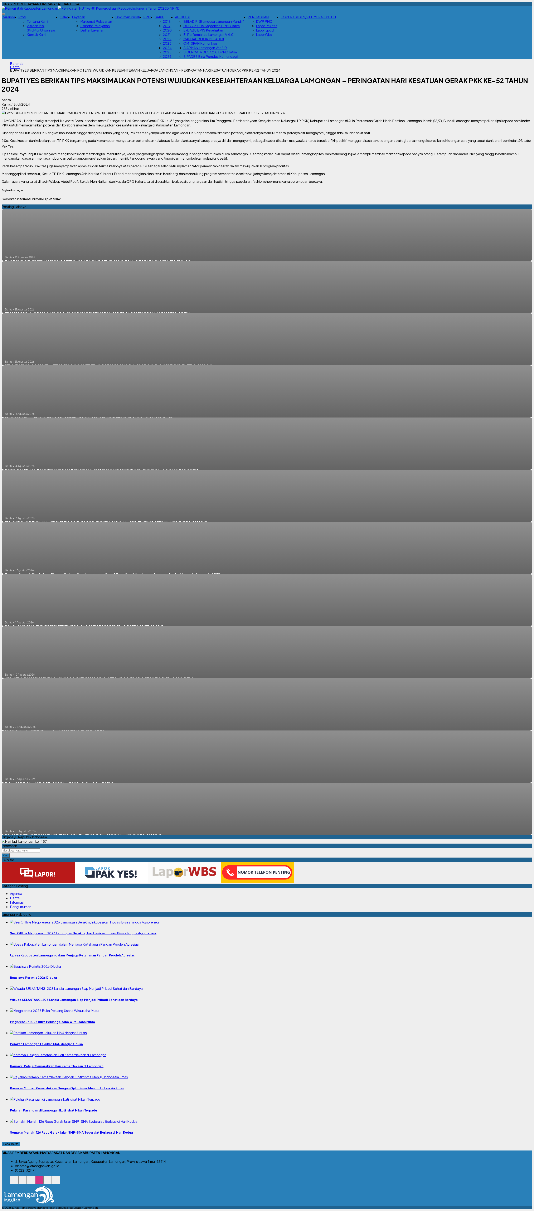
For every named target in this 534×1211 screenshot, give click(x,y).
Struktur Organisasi (41, 30)
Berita (15, 67)
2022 (167, 39)
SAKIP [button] (159, 17)
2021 (167, 34)
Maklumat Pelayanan (96, 21)
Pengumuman (20, 906)
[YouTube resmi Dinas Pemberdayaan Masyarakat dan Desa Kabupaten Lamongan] (56, 1182)
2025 (167, 52)
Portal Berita (10, 1143)
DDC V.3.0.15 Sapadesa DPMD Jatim (211, 26)
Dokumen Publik (127, 17)
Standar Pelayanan (95, 26)
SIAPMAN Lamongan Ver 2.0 (205, 47)
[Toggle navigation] (3, 14)
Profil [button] (22, 17)
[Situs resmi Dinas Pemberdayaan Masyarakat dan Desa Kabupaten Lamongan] (6, 1182)
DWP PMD (264, 21)
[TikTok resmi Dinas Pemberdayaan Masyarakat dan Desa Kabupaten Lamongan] (47, 1182)
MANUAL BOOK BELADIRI (203, 39)
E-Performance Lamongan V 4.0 (208, 34)
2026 (167, 56)
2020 (167, 30)
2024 (167, 47)
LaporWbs (264, 34)
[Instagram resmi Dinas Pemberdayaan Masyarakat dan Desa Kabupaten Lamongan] (39, 1182)
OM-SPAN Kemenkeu (200, 43)
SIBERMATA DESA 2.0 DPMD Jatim (210, 52)
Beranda (8, 17)
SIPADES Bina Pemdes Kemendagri (210, 56)
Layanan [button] (78, 17)
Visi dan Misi (35, 26)
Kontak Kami (36, 34)
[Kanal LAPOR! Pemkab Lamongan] (14, 1182)
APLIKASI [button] (182, 17)
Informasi (17, 902)
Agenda (16, 893)
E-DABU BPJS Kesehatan (203, 30)
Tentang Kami (37, 21)
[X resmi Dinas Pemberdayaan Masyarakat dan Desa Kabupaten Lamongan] (31, 1182)
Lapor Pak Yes (266, 26)
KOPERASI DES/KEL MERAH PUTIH (308, 17)
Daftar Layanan (92, 30)
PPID (147, 17)
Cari (5, 855)
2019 (166, 26)
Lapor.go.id (265, 30)
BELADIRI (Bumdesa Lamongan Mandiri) (213, 21)
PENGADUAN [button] (258, 17)
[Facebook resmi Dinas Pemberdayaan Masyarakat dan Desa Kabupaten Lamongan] (22, 1182)
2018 (167, 21)
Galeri (64, 17)
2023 (167, 43)
